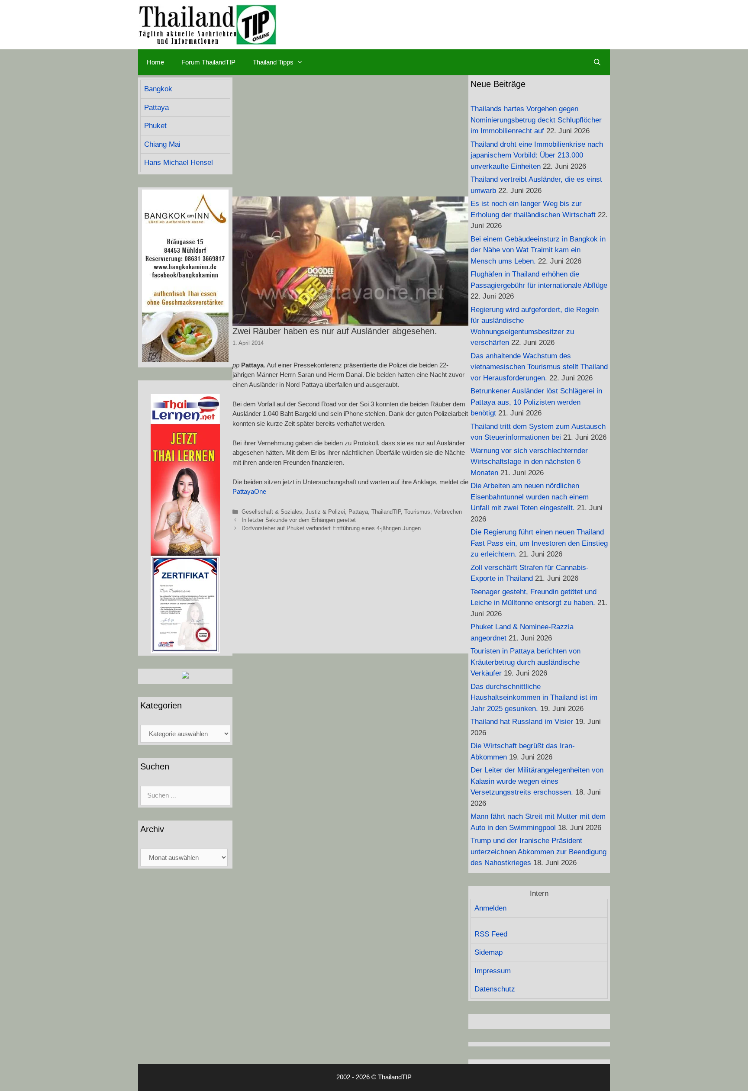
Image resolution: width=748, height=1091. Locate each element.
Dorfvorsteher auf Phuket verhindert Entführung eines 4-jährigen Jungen (331, 528)
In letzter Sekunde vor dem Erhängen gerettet (299, 520)
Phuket (155, 126)
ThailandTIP (386, 511)
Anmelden (490, 908)
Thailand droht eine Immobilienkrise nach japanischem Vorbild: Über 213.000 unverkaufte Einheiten (537, 155)
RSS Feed (490, 934)
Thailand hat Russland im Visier (522, 722)
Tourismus (417, 511)
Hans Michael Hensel (178, 162)
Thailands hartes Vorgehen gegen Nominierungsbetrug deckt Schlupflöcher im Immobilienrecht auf (536, 120)
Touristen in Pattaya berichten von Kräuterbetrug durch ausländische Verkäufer (525, 662)
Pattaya (358, 511)
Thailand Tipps (273, 62)
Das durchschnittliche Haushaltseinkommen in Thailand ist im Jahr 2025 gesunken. (534, 697)
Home (155, 62)
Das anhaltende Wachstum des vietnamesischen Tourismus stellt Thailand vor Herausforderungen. (539, 367)
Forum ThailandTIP (208, 62)
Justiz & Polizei (325, 511)
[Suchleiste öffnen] (597, 62)
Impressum (492, 971)
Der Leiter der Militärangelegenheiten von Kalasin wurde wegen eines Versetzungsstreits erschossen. (537, 781)
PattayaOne (249, 491)
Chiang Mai (162, 144)
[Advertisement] (350, 135)
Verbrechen (448, 511)
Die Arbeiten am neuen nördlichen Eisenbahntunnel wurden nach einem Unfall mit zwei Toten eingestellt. (530, 497)
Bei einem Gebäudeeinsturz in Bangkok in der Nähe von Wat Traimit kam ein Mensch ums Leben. (538, 250)
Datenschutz (494, 989)
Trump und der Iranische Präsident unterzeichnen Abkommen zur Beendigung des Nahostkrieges (538, 852)
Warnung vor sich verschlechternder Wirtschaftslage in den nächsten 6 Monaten (529, 462)
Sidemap (488, 952)
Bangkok (158, 89)
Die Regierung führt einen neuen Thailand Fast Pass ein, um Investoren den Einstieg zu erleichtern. (539, 543)
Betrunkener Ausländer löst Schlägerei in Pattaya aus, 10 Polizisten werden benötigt (536, 402)
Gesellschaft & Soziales (272, 511)
